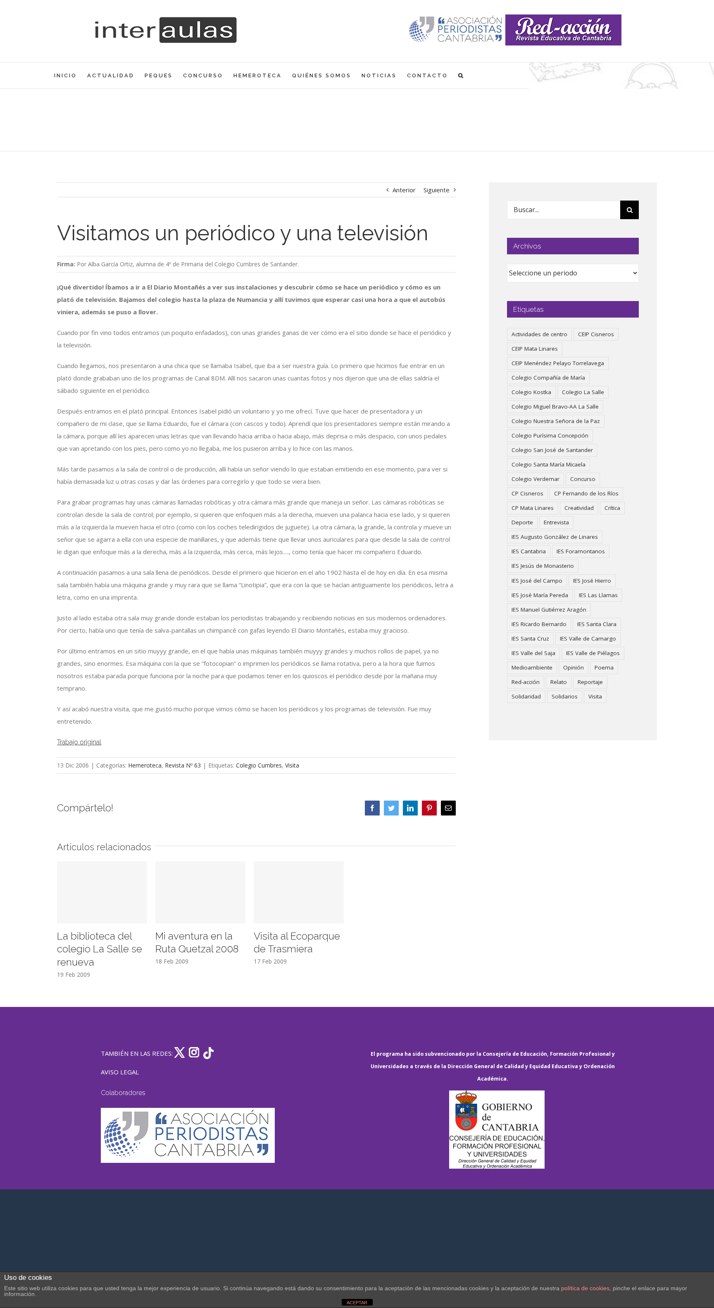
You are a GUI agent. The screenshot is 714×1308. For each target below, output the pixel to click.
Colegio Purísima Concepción (550, 435)
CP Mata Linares (533, 508)
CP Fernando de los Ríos (586, 493)
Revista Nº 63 (183, 765)
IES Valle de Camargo (588, 638)
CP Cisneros (527, 493)
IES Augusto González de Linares (555, 536)
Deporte (522, 522)
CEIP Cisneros (596, 334)
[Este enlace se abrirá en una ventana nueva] (496, 1129)
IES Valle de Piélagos (593, 653)
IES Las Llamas (598, 595)
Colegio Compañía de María (548, 377)
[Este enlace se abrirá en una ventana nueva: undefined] (456, 29)
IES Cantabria (529, 551)
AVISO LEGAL (120, 1072)
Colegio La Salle (583, 392)
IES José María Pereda (540, 595)
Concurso (582, 479)
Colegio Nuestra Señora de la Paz (556, 421)
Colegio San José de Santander (552, 450)
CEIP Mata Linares (535, 348)
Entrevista (556, 522)
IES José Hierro (592, 580)
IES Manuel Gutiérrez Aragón (549, 609)
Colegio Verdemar (535, 479)
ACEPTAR (357, 1302)
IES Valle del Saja (533, 653)
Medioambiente (532, 667)
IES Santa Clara (596, 624)
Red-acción (526, 682)
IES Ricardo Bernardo (539, 624)
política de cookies (585, 1288)
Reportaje (590, 682)
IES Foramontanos (581, 551)
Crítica (612, 508)
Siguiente (437, 190)
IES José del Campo (537, 580)
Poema (604, 667)
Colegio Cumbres (259, 765)
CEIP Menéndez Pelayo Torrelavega (558, 363)
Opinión (573, 667)
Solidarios (565, 696)
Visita (292, 765)
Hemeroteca (145, 765)
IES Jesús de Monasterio (543, 565)
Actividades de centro (539, 334)
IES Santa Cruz (530, 638)
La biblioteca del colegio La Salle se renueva (99, 949)
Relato (558, 682)
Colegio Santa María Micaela (548, 464)
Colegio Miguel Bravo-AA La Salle (555, 406)
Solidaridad (526, 696)
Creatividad (579, 508)
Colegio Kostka (531, 392)
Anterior (404, 190)
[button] (461, 75)
